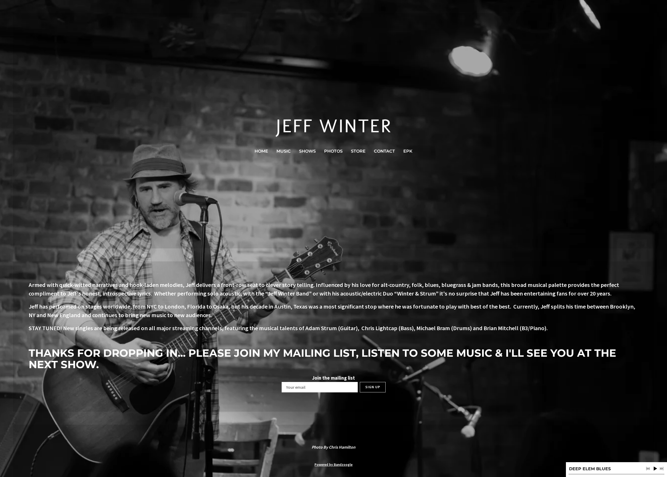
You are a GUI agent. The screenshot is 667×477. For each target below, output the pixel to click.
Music (283, 151)
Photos (333, 151)
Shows (307, 151)
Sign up (372, 387)
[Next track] (661, 468)
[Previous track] (648, 468)
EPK (407, 151)
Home (261, 151)
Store (358, 151)
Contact (384, 151)
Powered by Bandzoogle (333, 464)
